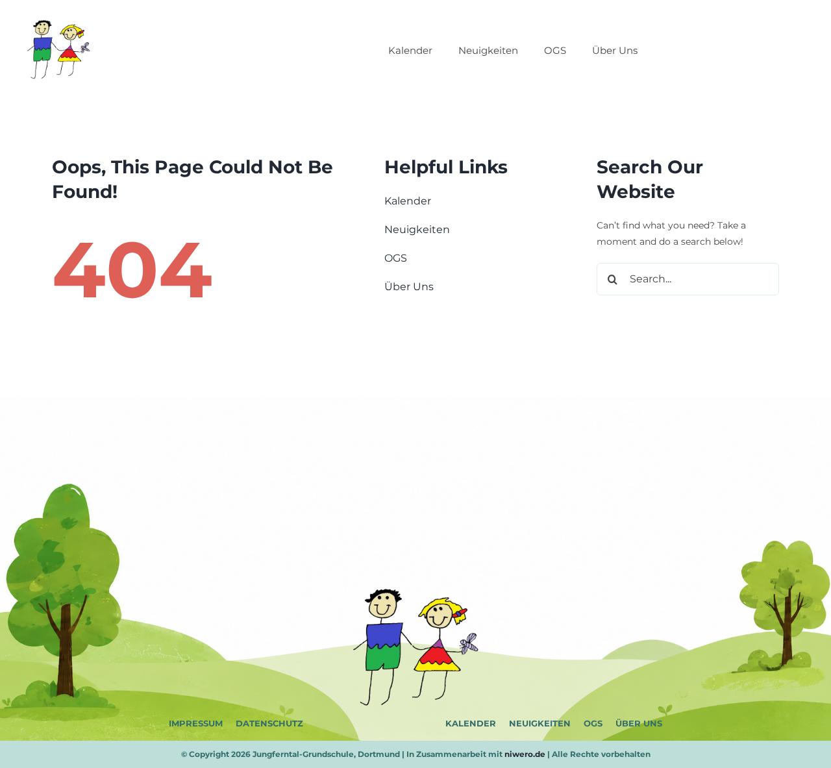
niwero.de (524, 754)
